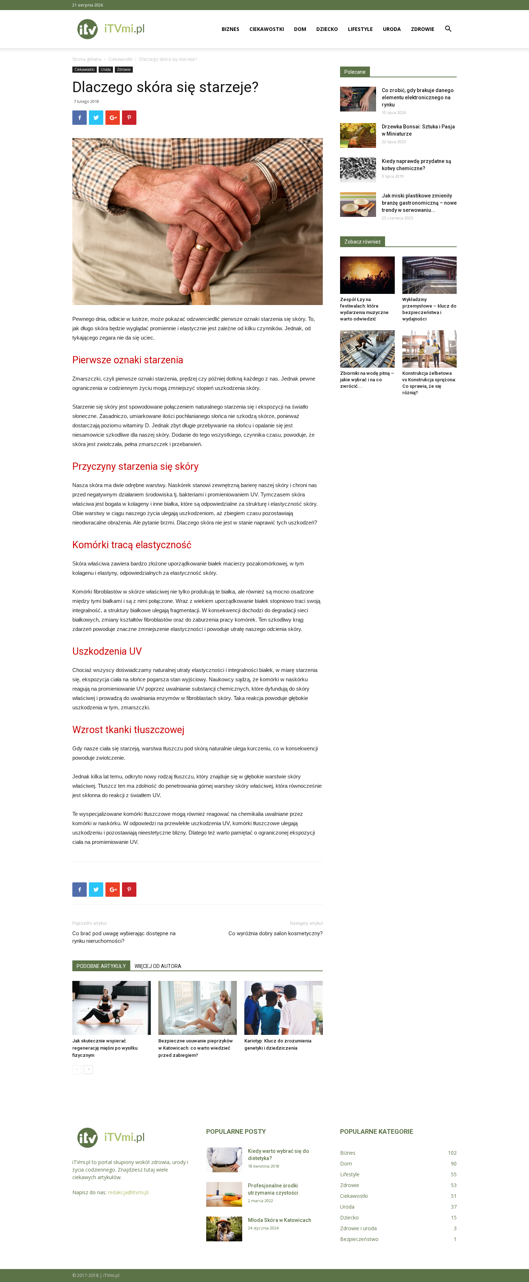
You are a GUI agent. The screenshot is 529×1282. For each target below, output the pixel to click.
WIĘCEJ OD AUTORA (158, 966)
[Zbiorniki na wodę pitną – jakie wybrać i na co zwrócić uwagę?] (367, 349)
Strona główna (86, 59)
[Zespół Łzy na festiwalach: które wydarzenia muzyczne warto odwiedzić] (367, 275)
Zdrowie (422, 29)
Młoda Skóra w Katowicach (279, 1220)
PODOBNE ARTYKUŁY (101, 966)
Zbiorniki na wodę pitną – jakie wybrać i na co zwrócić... (367, 379)
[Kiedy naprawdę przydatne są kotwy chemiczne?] (358, 170)
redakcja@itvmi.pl (128, 1192)
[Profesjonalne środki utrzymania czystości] (224, 1194)
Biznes (230, 29)
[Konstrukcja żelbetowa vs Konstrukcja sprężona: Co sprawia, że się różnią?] (429, 349)
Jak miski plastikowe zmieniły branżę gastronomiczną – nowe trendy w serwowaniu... (419, 203)
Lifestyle (360, 29)
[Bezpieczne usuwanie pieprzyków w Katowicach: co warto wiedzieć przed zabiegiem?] (197, 1008)
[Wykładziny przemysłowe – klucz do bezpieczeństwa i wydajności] (429, 275)
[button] (448, 29)
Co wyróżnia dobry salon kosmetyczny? (276, 933)
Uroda (392, 29)
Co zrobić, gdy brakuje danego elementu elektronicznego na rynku (418, 97)
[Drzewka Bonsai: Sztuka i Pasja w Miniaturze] (358, 135)
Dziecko (327, 29)
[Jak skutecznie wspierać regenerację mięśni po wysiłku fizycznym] (111, 1008)
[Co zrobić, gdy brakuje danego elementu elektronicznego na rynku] (358, 99)
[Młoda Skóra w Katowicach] (224, 1229)
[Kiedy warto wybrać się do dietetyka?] (224, 1159)
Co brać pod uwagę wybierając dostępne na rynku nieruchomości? (124, 937)
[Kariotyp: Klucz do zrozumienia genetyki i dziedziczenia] (283, 1008)
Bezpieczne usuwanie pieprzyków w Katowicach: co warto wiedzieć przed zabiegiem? (195, 1048)
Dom (300, 29)
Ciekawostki (266, 29)
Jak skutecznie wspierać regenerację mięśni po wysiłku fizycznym (104, 1048)
